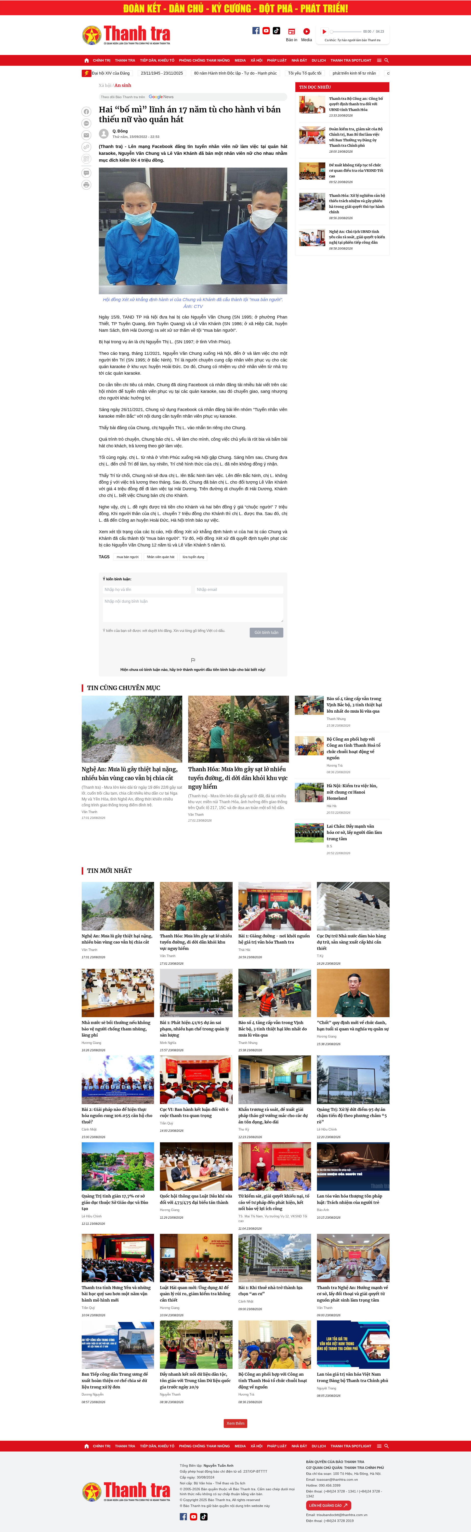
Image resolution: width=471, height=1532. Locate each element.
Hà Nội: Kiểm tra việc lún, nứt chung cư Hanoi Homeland (352, 792)
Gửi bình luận (266, 632)
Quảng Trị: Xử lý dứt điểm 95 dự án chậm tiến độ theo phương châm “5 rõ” (352, 1115)
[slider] (346, 31)
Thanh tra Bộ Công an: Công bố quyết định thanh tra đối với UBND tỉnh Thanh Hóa (356, 104)
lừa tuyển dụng (193, 557)
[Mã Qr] (86, 159)
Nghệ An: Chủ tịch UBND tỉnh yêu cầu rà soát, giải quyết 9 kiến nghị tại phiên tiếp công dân (357, 237)
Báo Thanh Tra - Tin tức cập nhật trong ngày (126, 35)
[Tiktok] (276, 30)
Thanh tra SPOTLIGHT (351, 60)
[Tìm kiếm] (387, 60)
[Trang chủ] (87, 60)
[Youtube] (266, 30)
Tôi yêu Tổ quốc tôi (277, 73)
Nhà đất (299, 60)
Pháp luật (277, 60)
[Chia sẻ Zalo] (86, 123)
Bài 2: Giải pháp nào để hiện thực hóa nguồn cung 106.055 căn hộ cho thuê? (117, 1115)
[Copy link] (86, 147)
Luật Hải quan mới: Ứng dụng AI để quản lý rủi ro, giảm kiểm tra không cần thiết (195, 1294)
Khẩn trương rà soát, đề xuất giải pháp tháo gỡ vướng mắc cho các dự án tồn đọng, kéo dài (273, 1115)
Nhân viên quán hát (160, 557)
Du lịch (319, 60)
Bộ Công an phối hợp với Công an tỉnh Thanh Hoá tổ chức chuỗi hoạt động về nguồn (272, 1380)
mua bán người (128, 557)
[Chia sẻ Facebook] (86, 112)
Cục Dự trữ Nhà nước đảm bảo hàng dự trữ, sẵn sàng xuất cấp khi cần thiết (351, 942)
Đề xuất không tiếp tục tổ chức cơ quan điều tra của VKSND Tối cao (356, 170)
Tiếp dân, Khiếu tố (157, 60)
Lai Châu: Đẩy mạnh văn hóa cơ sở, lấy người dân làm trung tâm (354, 832)
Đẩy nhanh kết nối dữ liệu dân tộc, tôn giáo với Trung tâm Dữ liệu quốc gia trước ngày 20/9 (195, 1380)
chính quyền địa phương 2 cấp (386, 73)
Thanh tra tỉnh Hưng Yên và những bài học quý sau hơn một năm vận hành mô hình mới (116, 1294)
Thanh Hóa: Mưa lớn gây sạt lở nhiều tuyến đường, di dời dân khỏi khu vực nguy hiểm (238, 778)
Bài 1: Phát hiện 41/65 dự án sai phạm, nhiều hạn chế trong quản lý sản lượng (194, 1029)
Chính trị (101, 60)
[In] (86, 185)
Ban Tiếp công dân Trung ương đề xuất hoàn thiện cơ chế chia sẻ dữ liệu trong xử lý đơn (115, 1380)
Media (240, 60)
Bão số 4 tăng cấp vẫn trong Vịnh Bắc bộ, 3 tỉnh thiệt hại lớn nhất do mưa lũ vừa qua (354, 705)
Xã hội (256, 60)
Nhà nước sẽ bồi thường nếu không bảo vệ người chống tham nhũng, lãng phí (116, 1029)
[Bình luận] (86, 173)
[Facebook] (256, 30)
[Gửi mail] (86, 135)
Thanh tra (125, 60)
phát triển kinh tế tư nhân (326, 73)
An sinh (123, 85)
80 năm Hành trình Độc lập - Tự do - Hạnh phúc (208, 73)
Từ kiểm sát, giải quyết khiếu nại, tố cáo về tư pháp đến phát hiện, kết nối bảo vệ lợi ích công (273, 1202)
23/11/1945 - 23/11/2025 (134, 73)
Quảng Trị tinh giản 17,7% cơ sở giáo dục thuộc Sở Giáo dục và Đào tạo (115, 1202)
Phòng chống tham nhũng (204, 60)
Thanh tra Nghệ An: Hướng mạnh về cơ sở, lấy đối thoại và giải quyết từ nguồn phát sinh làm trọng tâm (352, 1294)
